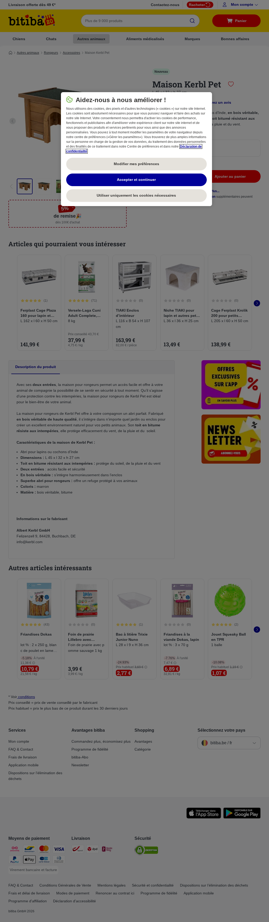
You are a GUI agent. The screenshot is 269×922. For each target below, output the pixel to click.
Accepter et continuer (136, 179)
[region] (136, 149)
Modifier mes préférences (136, 164)
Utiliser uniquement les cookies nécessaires (136, 195)
